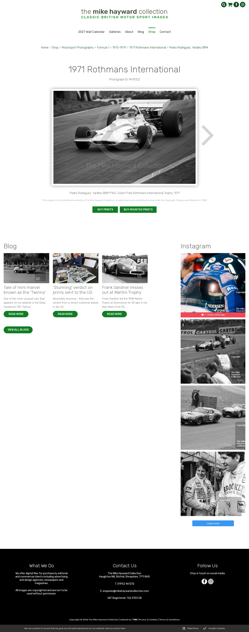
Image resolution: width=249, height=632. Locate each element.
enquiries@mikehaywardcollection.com (126, 591)
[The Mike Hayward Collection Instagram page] (242, 4)
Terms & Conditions (169, 619)
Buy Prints (105, 209)
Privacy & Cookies (148, 619)
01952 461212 (125, 583)
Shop (55, 47)
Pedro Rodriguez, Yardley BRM (188, 47)
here (122, 628)
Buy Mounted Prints (138, 209)
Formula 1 (103, 47)
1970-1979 (119, 47)
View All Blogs (18, 329)
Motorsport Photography (78, 47)
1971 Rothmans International (147, 47)
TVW (134, 619)
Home (44, 47)
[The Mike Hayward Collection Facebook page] (236, 4)
